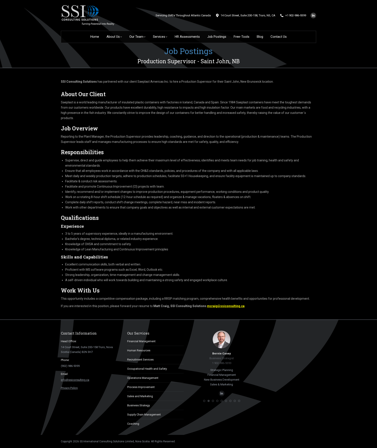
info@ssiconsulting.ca (75, 379)
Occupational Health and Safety (147, 368)
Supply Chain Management (144, 414)
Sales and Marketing (140, 396)
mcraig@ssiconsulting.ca (226, 306)
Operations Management (142, 378)
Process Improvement (141, 387)
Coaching (133, 423)
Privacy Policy (69, 388)
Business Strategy (138, 405)
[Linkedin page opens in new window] (313, 15)
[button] (204, 401)
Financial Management (141, 341)
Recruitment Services (140, 359)
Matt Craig (222, 353)
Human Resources (138, 350)
